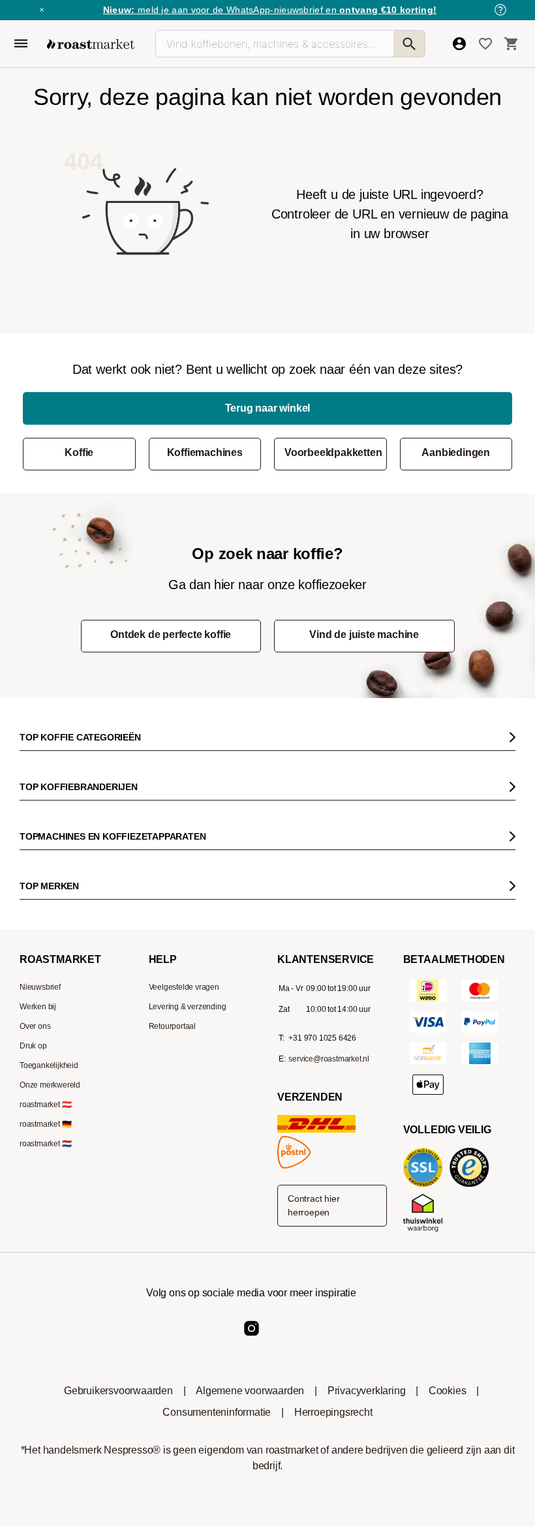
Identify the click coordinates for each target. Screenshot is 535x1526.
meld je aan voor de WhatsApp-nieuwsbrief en (269, 10)
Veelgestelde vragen (184, 987)
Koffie (79, 452)
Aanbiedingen (455, 452)
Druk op (33, 1045)
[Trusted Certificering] (472, 1185)
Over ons (35, 1026)
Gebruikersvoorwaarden (118, 1390)
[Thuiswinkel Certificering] (425, 1230)
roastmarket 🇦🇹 (45, 1104)
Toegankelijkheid (49, 1065)
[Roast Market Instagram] (251, 1339)
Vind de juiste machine (364, 634)
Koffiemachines (205, 452)
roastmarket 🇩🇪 (45, 1124)
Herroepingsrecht (333, 1412)
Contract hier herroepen (313, 1205)
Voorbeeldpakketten (333, 452)
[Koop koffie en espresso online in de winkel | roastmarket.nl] (90, 44)
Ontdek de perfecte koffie (170, 634)
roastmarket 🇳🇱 (45, 1143)
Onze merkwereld (50, 1085)
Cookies (447, 1390)
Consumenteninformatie (216, 1412)
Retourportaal (172, 1026)
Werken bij (38, 1006)
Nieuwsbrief (40, 987)
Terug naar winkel (268, 408)
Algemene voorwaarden (250, 1390)
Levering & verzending (187, 1006)
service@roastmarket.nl (328, 1058)
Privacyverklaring (367, 1390)
